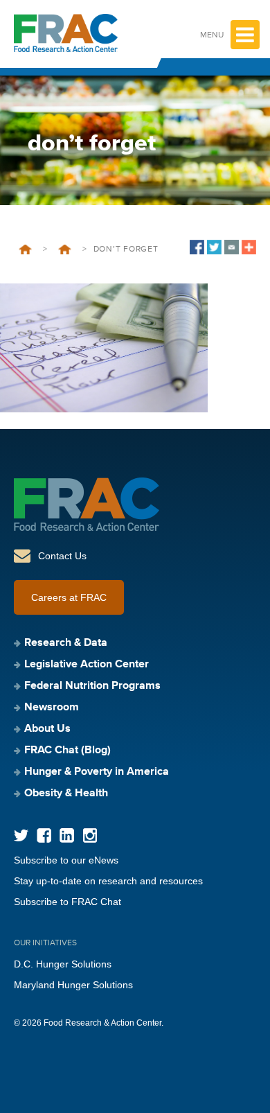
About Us (47, 729)
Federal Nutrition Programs (64, 249)
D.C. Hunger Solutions (62, 964)
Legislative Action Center (86, 664)
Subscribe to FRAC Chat (67, 901)
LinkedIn (67, 835)
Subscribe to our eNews (66, 860)
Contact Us (62, 555)
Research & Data (65, 643)
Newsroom (51, 707)
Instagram (89, 835)
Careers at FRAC (69, 597)
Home (25, 249)
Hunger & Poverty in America (96, 772)
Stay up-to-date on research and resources (108, 880)
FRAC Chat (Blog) (67, 750)
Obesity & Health (66, 793)
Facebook (44, 835)
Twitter (21, 835)
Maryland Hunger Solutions (73, 984)
